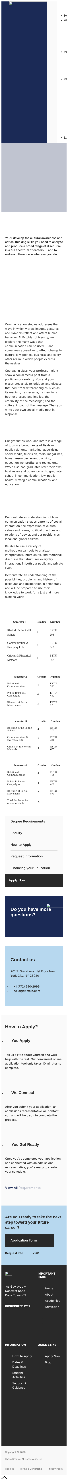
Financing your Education (30, 868)
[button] (62, 3)
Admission (52, 1307)
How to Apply (21, 845)
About (49, 1294)
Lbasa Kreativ (12, 1459)
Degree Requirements (28, 821)
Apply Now (17, 880)
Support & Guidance (19, 1419)
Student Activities (18, 1410)
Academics (52, 1300)
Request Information (27, 856)
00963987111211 (17, 1306)
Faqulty (16, 833)
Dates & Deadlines (19, 1401)
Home (49, 1288)
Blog (48, 1362)
